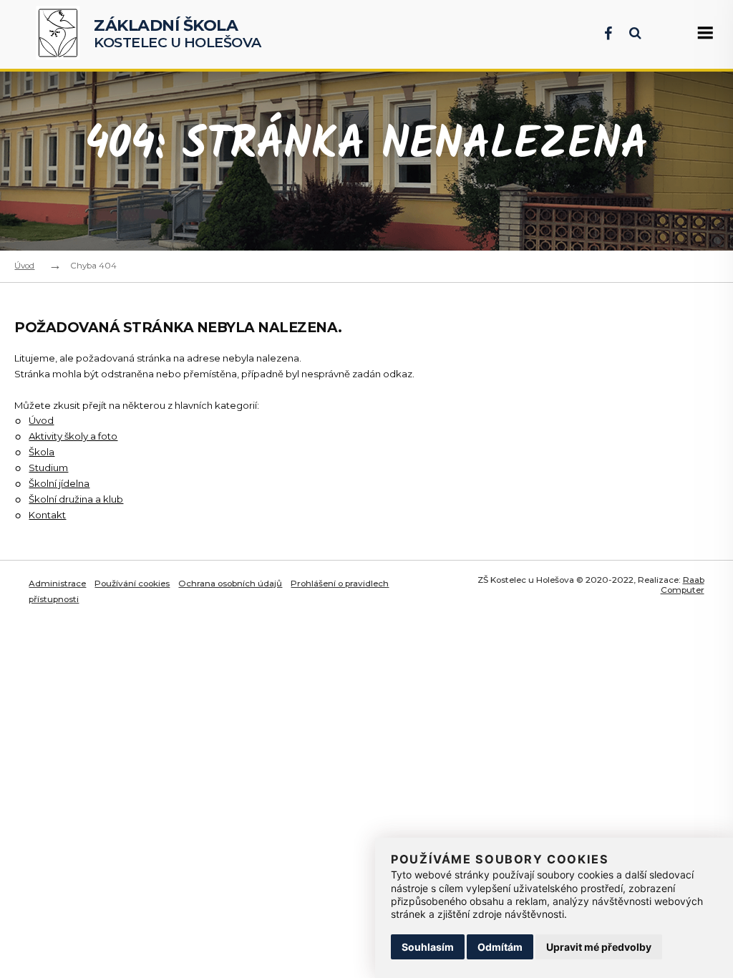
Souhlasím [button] (428, 947)
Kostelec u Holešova (177, 34)
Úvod (24, 266)
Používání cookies (132, 583)
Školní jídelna (59, 483)
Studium (48, 467)
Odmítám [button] (500, 947)
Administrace (57, 583)
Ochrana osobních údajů (230, 583)
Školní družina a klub (76, 499)
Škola (41, 451)
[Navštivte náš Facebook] (601, 33)
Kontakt (47, 515)
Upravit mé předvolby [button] (598, 947)
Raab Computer (682, 585)
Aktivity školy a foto (73, 436)
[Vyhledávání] (628, 33)
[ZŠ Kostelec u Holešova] (61, 34)
